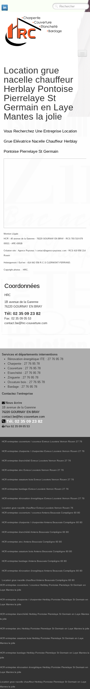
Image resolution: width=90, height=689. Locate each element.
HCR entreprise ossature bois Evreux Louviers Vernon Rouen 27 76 (38, 479)
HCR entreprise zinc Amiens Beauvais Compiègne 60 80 (32, 541)
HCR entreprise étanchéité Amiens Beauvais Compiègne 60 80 (35, 532)
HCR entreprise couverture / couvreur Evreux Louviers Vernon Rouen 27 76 (42, 441)
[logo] (42, 32)
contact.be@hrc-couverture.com (23, 416)
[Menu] (82, 53)
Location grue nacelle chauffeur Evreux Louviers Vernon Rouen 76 (37, 508)
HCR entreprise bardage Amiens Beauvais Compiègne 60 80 (34, 561)
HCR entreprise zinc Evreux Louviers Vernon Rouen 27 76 (33, 470)
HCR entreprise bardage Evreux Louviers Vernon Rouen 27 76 (35, 489)
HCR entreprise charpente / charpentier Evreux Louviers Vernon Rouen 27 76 (43, 451)
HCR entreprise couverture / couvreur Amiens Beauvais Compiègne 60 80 (41, 512)
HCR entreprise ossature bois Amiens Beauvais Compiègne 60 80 (37, 551)
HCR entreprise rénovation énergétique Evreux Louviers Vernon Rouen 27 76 (43, 498)
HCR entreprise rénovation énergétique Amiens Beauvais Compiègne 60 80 (42, 570)
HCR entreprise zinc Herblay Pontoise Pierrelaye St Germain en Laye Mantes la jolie (44, 628)
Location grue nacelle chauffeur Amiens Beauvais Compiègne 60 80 (38, 580)
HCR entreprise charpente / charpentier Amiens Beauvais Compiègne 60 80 (42, 522)
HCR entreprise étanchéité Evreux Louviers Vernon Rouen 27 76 (36, 460)
